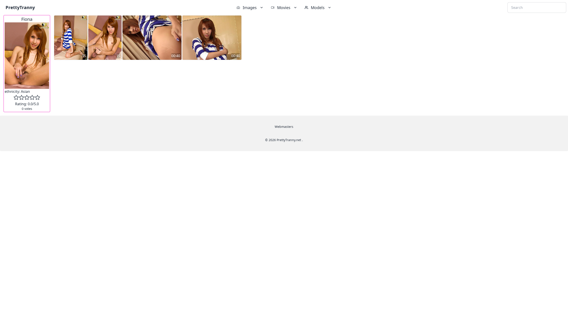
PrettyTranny (20, 7)
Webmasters (284, 126)
